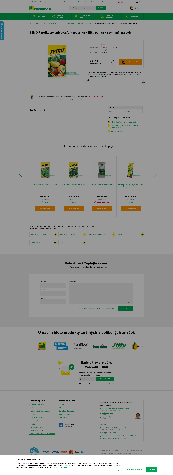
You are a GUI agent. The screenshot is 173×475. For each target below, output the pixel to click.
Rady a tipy (94, 2)
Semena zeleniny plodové (84, 23)
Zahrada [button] (41, 17)
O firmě (36, 2)
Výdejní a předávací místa (47, 2)
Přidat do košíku (133, 62)
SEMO (103, 45)
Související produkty (67, 100)
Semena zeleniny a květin (67, 23)
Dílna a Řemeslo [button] (60, 16)
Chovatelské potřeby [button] (85, 16)
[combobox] (82, 8)
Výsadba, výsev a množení (50, 23)
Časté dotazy (72, 2)
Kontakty (101, 2)
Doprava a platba (61, 2)
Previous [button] (20, 174)
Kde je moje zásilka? (83, 2)
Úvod (31, 2)
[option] (45, 186)
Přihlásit (141, 2)
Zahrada (38, 23)
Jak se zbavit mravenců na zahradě (123, 122)
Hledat (100, 8)
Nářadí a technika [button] (109, 16)
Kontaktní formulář (85, 100)
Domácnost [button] (134, 17)
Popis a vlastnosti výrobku (46, 100)
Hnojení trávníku (117, 131)
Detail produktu (45, 209)
